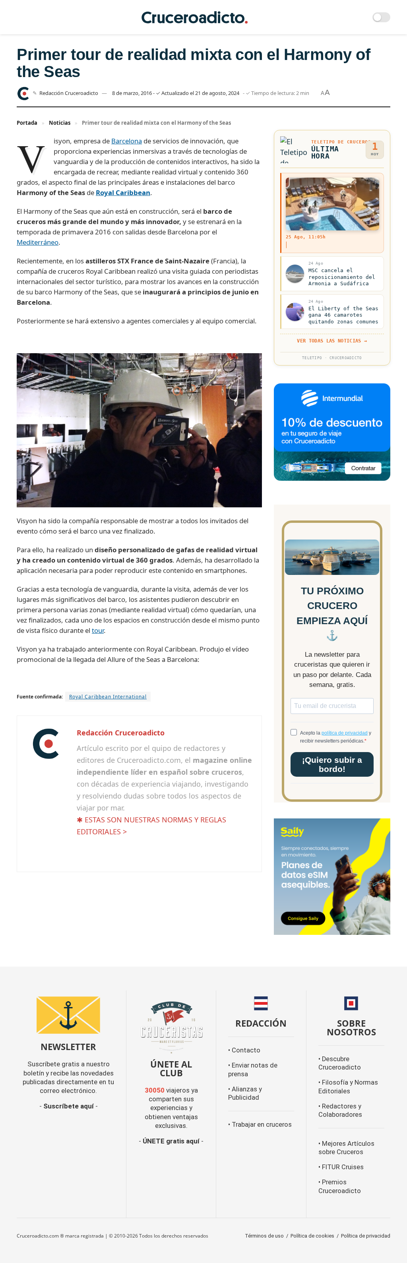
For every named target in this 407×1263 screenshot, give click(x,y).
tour (98, 630)
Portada (27, 122)
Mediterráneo (37, 242)
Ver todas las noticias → (332, 341)
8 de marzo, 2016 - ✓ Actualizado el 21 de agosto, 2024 (175, 93)
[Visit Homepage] (194, 17)
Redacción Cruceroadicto (68, 93)
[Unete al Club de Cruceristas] (171, 1026)
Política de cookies (312, 1236)
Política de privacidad (365, 1236)
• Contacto (244, 1050)
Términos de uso (264, 1236)
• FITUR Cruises (341, 1167)
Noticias (59, 122)
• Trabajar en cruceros (260, 1124)
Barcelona (126, 140)
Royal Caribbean (123, 192)
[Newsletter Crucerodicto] (68, 1015)
